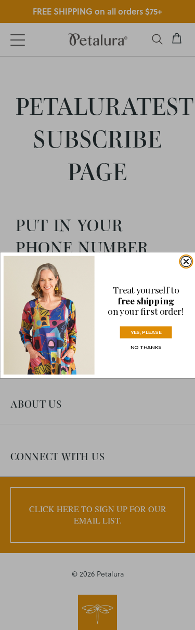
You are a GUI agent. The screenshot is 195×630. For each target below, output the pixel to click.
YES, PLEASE (145, 331)
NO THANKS (145, 347)
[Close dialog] (185, 261)
